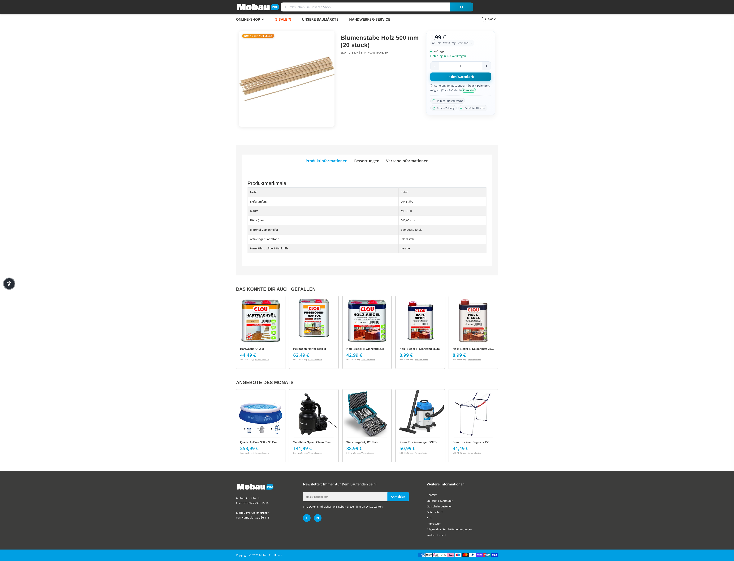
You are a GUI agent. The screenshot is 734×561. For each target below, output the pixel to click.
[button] (9, 284)
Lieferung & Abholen (440, 500)
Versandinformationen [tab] (407, 160)
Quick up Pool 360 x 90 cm (258, 442)
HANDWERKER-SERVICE (369, 19)
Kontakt (432, 495)
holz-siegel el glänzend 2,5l (312, 348)
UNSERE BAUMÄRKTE (320, 19)
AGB (429, 518)
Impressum (434, 523)
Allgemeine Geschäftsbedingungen (449, 529)
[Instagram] (318, 518)
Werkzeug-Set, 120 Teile (362, 442)
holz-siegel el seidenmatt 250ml (421, 348)
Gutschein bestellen (439, 506)
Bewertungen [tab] (366, 160)
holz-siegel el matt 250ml (470, 348)
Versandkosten (262, 359)
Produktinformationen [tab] (327, 160)
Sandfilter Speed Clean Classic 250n (317, 442)
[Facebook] (307, 518)
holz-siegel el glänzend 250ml (366, 348)
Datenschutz (435, 512)
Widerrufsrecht (436, 535)
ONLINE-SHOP (248, 19)
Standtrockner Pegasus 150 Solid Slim (478, 442)
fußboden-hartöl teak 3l (256, 348)
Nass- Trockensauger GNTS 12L (420, 442)
